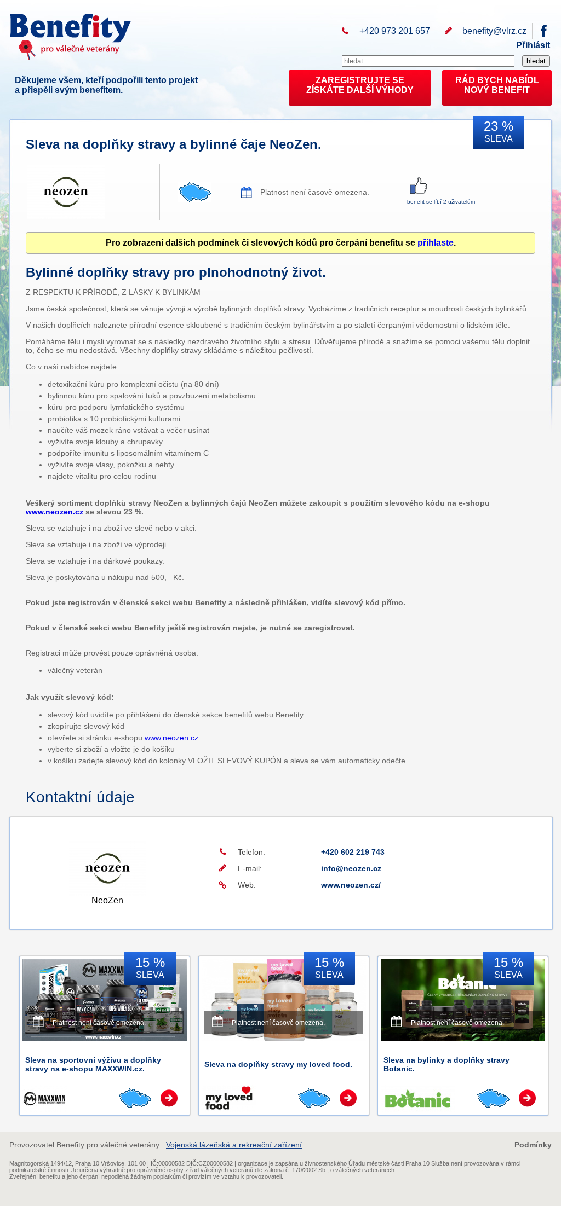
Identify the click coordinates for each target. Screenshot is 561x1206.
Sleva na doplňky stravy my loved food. (278, 1064)
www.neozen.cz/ (351, 884)
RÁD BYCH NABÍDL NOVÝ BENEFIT (497, 85)
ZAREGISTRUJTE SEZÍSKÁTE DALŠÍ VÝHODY (360, 85)
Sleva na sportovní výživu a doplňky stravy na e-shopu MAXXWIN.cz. (93, 1064)
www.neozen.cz (54, 511)
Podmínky (533, 1144)
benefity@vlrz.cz (494, 31)
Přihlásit (533, 45)
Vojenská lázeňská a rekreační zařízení (234, 1144)
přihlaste (435, 242)
